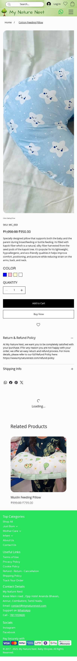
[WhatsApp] (5, 270)
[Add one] (21, 178)
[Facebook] (10, 270)
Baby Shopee (45, 537)
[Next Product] (72, 352)
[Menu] (71, 12)
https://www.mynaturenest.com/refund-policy (28, 245)
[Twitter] (21, 270)
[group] (38, 359)
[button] (72, 3)
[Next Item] (69, 66)
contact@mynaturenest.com (28, 493)
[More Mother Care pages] (20, 419)
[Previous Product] (5, 352)
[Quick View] (38, 352)
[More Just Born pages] (17, 414)
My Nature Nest (28, 537)
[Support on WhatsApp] (61, 12)
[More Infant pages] (12, 424)
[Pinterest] (16, 270)
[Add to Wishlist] (38, 213)
